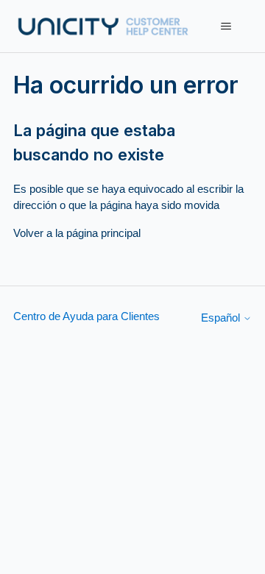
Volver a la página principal (77, 233)
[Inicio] (103, 26)
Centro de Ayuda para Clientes (86, 316)
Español (222, 317)
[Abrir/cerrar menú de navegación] (225, 26)
